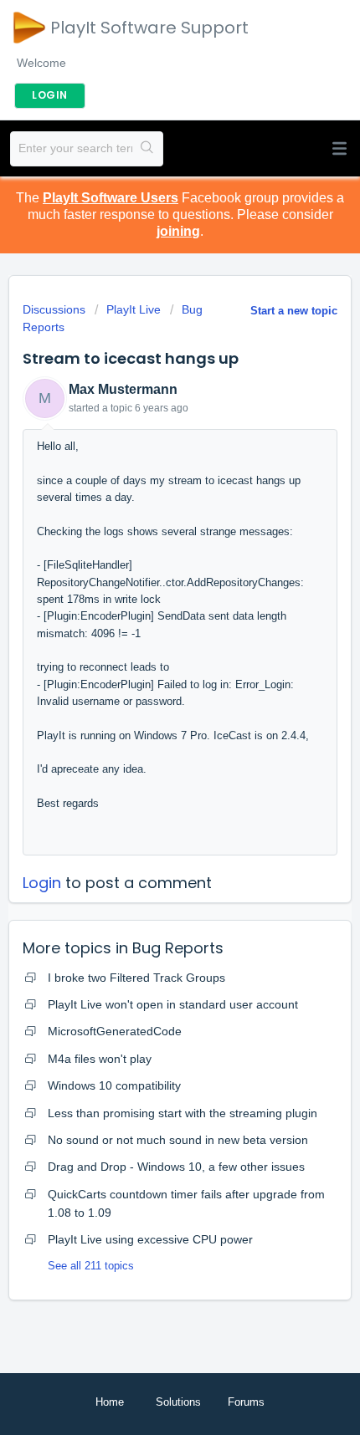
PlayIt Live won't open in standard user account (173, 1004)
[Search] (147, 149)
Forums (246, 1402)
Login (42, 882)
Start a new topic (293, 310)
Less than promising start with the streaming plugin (182, 1113)
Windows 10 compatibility (114, 1085)
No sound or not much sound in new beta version (178, 1139)
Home (109, 1402)
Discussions (54, 309)
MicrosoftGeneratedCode (115, 1031)
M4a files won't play (100, 1058)
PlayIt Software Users (110, 198)
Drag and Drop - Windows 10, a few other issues (176, 1166)
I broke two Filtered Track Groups (136, 977)
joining (178, 231)
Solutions (178, 1402)
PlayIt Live (133, 309)
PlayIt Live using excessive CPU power (150, 1239)
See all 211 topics (91, 1265)
